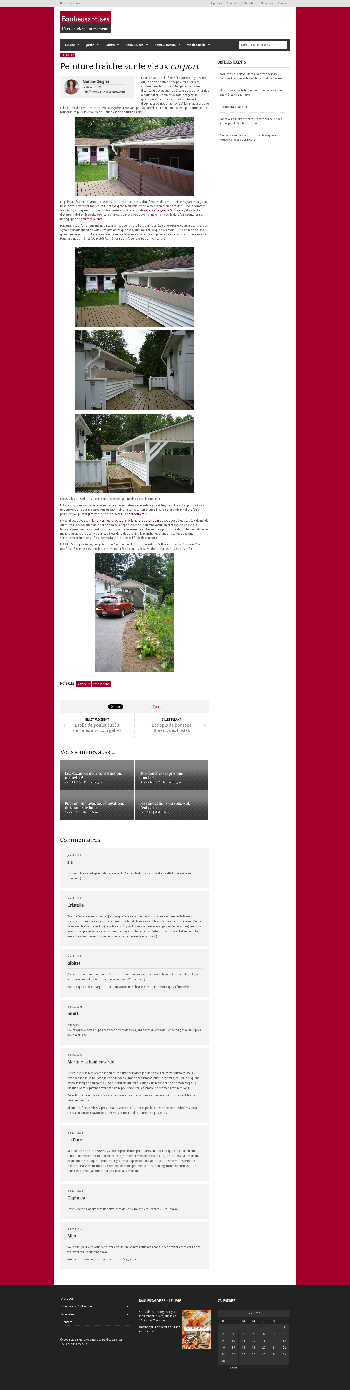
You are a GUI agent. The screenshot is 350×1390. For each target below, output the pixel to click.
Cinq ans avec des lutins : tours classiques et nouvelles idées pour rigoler (248, 137)
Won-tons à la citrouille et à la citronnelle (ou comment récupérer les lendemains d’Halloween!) (251, 76)
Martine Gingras (96, 81)
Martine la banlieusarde (90, 1061)
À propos (216, 3)
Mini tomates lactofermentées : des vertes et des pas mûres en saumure (251, 92)
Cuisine (67, 46)
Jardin (87, 46)
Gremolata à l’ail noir (233, 107)
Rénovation (68, 55)
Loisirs (108, 46)
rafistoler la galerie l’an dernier (164, 210)
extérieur (84, 684)
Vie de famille (193, 46)
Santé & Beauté (163, 46)
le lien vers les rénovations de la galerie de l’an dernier (127, 520)
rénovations (101, 684)
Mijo (71, 1235)
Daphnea (76, 1197)
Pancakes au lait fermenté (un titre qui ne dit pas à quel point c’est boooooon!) (251, 121)
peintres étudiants (90, 219)
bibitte (74, 963)
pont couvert (135, 514)
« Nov (233, 1368)
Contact (282, 3)
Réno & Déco (132, 46)
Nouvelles (267, 3)
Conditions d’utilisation (241, 3)
